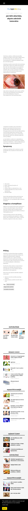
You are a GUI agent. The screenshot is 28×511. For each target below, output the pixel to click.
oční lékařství (15, 13)
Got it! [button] (4, 508)
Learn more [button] (5, 504)
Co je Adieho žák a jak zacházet (6, 337)
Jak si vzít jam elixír (15, 493)
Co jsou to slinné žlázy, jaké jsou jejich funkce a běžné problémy (17, 375)
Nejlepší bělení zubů (16, 464)
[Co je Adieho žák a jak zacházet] (6, 332)
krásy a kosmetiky (10, 284)
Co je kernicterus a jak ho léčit (18, 418)
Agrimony (13, 362)
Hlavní (7, 13)
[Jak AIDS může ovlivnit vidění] (14, 332)
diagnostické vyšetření (8, 286)
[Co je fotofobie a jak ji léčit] (22, 332)
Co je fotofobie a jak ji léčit (21, 337)
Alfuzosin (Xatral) (15, 381)
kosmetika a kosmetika (9, 289)
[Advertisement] (14, 37)
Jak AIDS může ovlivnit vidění (14, 336)
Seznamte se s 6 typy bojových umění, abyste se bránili (17, 356)
